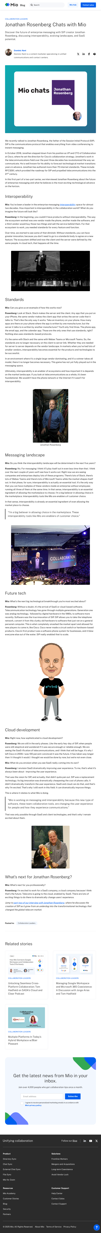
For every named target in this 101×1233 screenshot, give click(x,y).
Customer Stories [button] (11, 1198)
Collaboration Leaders (16, 19)
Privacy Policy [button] (69, 1227)
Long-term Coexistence (62, 1169)
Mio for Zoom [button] (9, 1180)
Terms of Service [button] (53, 1227)
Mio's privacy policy (33, 1105)
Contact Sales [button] (57, 1198)
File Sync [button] (7, 1174)
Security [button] (7, 1209)
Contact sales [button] (88, 5)
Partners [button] (7, 1214)
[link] (26, 975)
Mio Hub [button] (73, 5)
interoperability (68, 204)
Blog (22, 5)
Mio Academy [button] (9, 1193)
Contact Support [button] (59, 1204)
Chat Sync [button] (7, 1164)
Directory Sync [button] (9, 1159)
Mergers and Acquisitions (63, 1164)
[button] (31, 4)
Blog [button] (75, 1140)
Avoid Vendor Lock (59, 1174)
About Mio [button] (39, 1227)
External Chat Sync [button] (12, 1169)
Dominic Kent (20, 50)
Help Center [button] (56, 1193)
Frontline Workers (59, 1159)
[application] (96, 1228)
